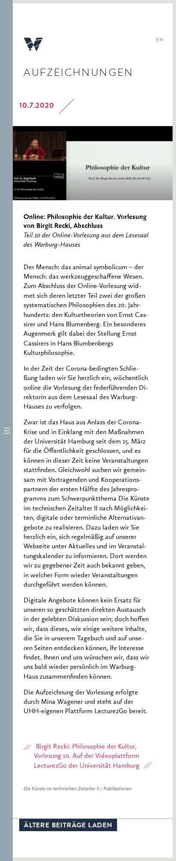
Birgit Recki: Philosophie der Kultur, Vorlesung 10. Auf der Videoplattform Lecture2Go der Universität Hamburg (86, 756)
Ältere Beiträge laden (68, 826)
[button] (6, 430)
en (159, 40)
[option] (93, 163)
